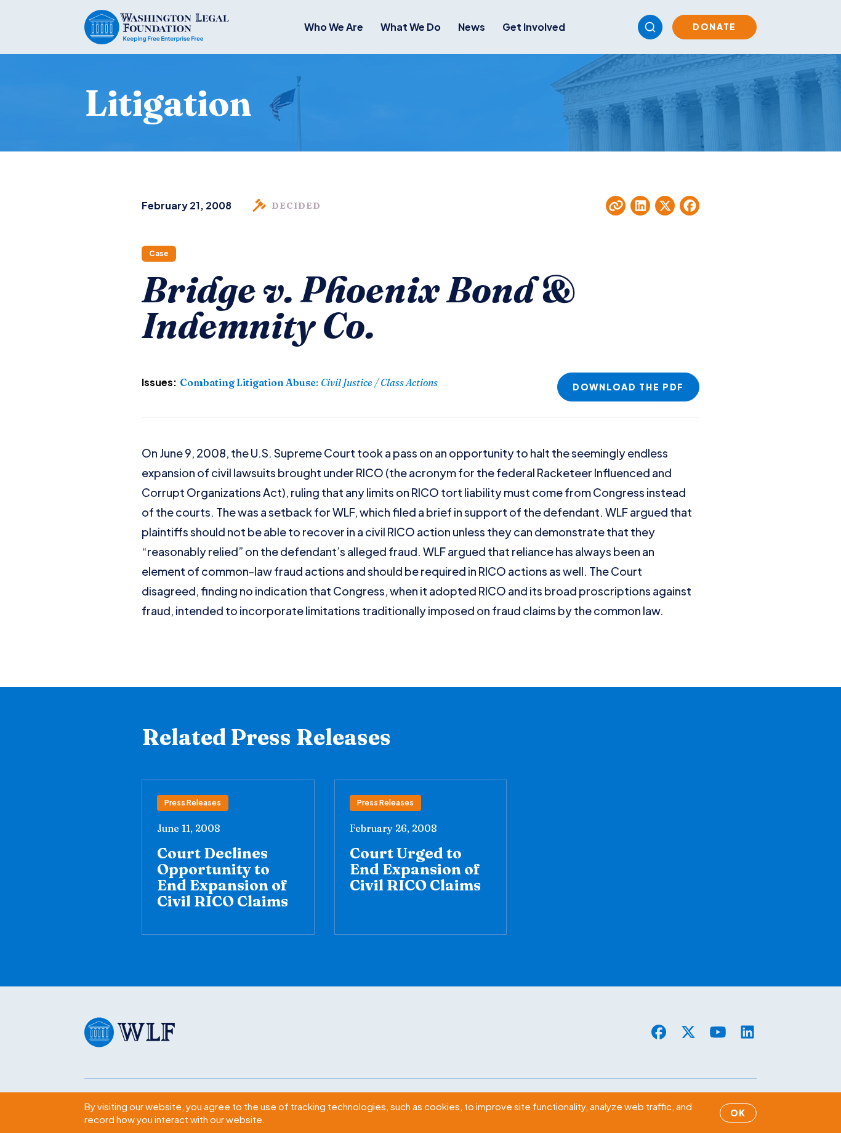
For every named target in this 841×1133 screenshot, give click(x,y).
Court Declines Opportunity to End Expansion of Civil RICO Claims (222, 877)
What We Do (410, 26)
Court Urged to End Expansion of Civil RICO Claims (415, 869)
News (471, 26)
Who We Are (333, 26)
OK (738, 1112)
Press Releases (192, 802)
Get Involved (533, 26)
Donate (714, 26)
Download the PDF (628, 386)
